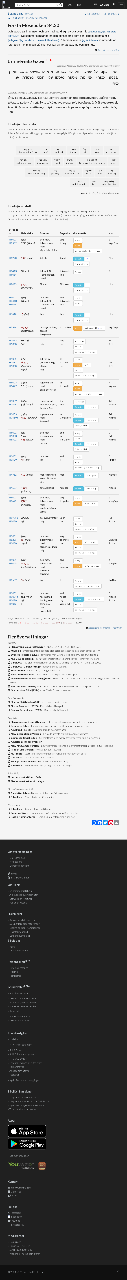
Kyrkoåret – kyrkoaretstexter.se (26, 1105)
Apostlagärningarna (19, 1070)
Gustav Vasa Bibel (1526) (24, 690)
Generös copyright (19, 865)
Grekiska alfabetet (19, 1020)
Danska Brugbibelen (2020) (26, 709)
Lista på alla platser (19, 950)
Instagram (15, 1212)
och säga (111, 150)
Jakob (97, 150)
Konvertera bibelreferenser (24, 919)
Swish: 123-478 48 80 (20, 1249)
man (100, 172)
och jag (112, 172)
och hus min (79, 182)
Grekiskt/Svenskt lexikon (22, 998)
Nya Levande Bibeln (22, 658)
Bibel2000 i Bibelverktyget (25, 666)
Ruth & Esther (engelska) (22, 1053)
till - (85, 150)
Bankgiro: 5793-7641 (20, 1245)
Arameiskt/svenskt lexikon (23, 1002)
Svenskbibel (17, 670)
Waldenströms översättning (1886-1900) (34, 678)
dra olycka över (28, 150)
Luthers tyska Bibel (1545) (25, 777)
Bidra (106, 4)
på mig (55, 172)
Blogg (14, 873)
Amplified (16, 729)
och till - (59, 150)
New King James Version (24, 745)
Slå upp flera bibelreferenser (24, 923)
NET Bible (16, 753)
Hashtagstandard (18, 931)
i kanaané (43, 161)
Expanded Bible (19, 725)
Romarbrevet (16, 1066)
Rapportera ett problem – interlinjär (105, 627)
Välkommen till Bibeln (20, 890)
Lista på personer (18, 967)
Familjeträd (15, 975)
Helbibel (13, 1039)
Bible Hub (16, 765)
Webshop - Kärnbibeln (24, 1253)
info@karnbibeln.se (21, 1187)
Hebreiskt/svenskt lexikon (23, 1006)
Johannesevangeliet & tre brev (25, 1062)
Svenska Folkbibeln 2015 (24, 654)
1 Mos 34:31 (110, 13)
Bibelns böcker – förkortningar (25, 927)
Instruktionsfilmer (20, 877)
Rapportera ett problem (108, 50)
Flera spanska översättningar (27, 781)
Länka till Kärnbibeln (20, 935)
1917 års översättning (23, 686)
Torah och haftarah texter (22, 1109)
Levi (45, 150)
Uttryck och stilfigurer (20, 898)
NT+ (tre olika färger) (20, 1044)
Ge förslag (16, 1191)
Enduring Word (19, 812)
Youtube (15, 1220)
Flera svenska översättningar (27, 646)
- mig (114, 161)
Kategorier (15, 1010)
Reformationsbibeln (22, 674)
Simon (73, 150)
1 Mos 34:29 (94, 13)
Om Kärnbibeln (17, 857)
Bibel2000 (16, 662)
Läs (79, 4)
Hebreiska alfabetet (20, 1016)
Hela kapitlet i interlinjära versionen (29, 17)
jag (94, 182)
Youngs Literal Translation (25, 761)
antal (88, 172)
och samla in (72, 172)
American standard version (26, 741)
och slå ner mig (37, 172)
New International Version (25, 733)
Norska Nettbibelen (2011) (25, 702)
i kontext (21, 13)
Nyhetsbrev (17, 1224)
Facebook (16, 1216)
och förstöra (109, 182)
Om (70, 4)
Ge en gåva (15, 1241)
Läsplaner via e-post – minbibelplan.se (29, 1101)
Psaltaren (14, 1074)
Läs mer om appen (19, 1155)
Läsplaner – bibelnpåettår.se (24, 1097)
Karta (12, 946)
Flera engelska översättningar (27, 721)
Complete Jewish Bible (23, 737)
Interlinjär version (18, 992)
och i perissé (24, 161)
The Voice (16, 757)
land (57, 161)
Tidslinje (13, 971)
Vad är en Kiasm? (18, 902)
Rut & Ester (15, 1050)
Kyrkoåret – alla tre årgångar (24, 1080)
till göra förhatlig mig (92, 161)
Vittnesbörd (15, 861)
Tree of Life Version (22, 749)
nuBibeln (15, 650)
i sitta (69, 161)
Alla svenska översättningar (23, 894)
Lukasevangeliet (17, 1058)
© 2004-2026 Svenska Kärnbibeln (26, 1271)
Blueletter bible (19, 793)
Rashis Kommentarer (22, 816)
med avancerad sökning (53, 666)
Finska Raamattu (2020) (24, 706)
